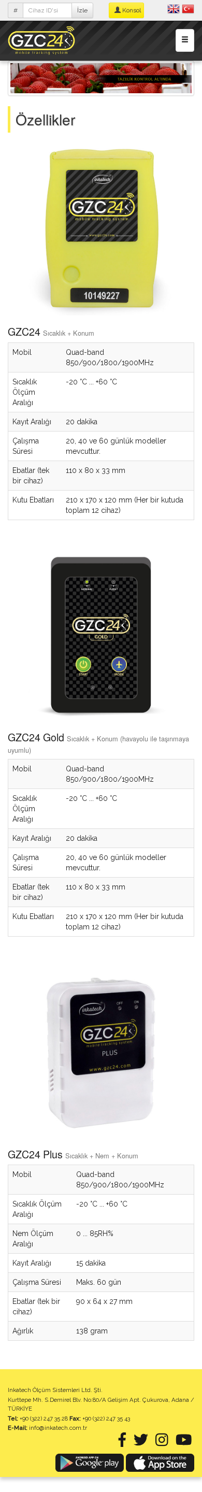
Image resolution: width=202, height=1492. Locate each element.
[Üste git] (172, 1462)
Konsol (131, 10)
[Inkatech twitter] (141, 1443)
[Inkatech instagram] (161, 1443)
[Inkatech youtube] (184, 1443)
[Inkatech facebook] (122, 1443)
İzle (82, 10)
